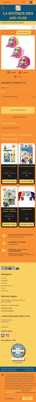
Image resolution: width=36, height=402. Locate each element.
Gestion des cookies (6, 308)
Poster (19, 77)
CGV (3, 288)
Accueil (5, 32)
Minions (4, 85)
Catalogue (5, 280)
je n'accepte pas (9, 398)
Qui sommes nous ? (7, 286)
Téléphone (5, 327)
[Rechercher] (33, 27)
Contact (23, 2)
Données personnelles (7, 311)
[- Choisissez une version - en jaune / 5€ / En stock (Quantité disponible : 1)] (18, 97)
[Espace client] (27, 2)
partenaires (5, 291)
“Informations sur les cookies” (13, 390)
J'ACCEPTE (27, 398)
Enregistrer (25, 72)
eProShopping (12, 370)
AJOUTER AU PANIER (18, 110)
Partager (13, 72)
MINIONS (12, 32)
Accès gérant (30, 370)
